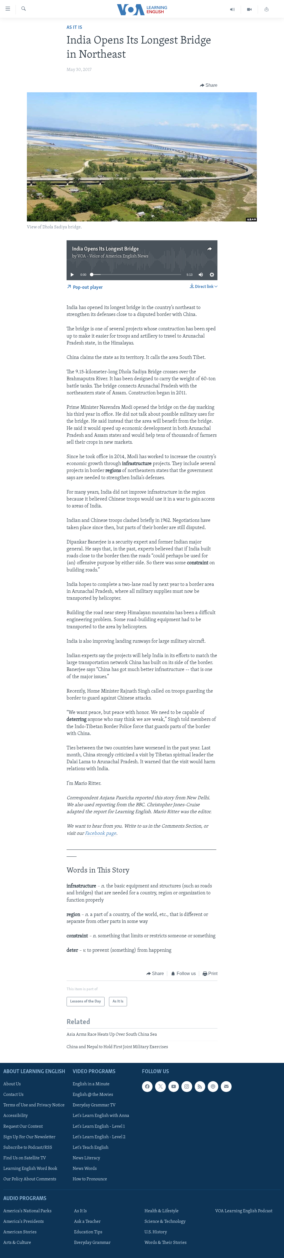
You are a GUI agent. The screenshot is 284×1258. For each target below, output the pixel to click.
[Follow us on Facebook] (147, 1086)
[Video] (249, 9)
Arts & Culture (17, 1243)
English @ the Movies (93, 1095)
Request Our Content (23, 1126)
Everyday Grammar (92, 1243)
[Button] (209, 85)
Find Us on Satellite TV (24, 1158)
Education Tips (88, 1232)
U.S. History (155, 1232)
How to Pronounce (90, 1179)
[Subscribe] (226, 1086)
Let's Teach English (90, 1147)
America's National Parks (27, 1211)
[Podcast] (213, 1086)
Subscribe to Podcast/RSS (27, 1147)
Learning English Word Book (30, 1168)
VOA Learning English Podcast (243, 1211)
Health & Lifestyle (161, 1211)
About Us (12, 1084)
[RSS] (200, 1086)
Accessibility (15, 1116)
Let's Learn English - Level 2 (99, 1137)
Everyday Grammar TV (94, 1105)
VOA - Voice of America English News (112, 256)
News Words (85, 1168)
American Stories (20, 1232)
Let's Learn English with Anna (101, 1116)
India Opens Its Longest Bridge (105, 249)
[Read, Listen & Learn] (266, 9)
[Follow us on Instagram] (186, 1086)
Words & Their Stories (165, 1243)
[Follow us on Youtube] (173, 1086)
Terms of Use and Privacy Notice (34, 1105)
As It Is (74, 27)
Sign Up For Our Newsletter (29, 1137)
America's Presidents (23, 1221)
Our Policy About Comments (29, 1179)
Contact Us (13, 1095)
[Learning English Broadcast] (232, 9)
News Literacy (86, 1158)
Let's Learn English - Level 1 (99, 1126)
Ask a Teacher (87, 1221)
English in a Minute (91, 1084)
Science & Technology (165, 1221)
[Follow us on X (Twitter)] (160, 1086)
